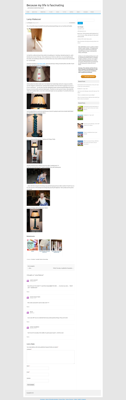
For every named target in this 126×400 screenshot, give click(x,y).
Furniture (33, 259)
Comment (29, 349)
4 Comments (72, 22)
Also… (30, 268)
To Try (64, 11)
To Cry (50, 11)
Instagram (83, 399)
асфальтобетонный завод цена (85, 38)
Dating (71, 11)
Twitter (75, 399)
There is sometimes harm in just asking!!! (86, 94)
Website (28, 378)
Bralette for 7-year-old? (83, 88)
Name (28, 366)
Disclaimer (42, 399)
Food (57, 11)
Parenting (43, 11)
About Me (34, 11)
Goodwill (37, 259)
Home (28, 11)
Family (78, 11)
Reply (28, 291)
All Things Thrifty (42, 63)
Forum (92, 11)
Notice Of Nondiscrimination (52, 399)
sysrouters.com (81, 28)
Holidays (86, 11)
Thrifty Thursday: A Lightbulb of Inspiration (63, 268)
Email (28, 372)
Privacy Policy (62, 399)
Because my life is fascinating (45, 5)
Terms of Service (69, 399)
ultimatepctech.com (82, 31)
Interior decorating (44, 259)
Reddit (79, 399)
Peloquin (30, 22)
